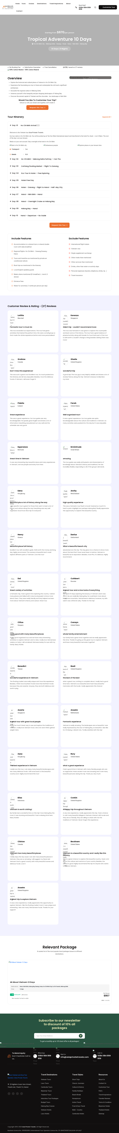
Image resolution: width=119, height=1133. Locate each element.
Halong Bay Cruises (47, 1106)
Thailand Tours (46, 1095)
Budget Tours (45, 1102)
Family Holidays (77, 1091)
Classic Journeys (78, 1083)
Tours (24, 4)
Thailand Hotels (104, 1110)
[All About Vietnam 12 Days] (59, 970)
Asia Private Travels (29, 1127)
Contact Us (102, 1083)
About (68, 4)
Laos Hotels (45, 1114)
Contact (19, 11)
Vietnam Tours (46, 1079)
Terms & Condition (105, 1102)
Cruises (31, 4)
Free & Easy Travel (78, 1106)
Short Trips (76, 1079)
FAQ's (100, 1091)
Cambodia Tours (46, 1087)
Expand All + (106, 117)
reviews (25, 994)
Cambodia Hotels (78, 1114)
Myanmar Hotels (104, 1106)
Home (18, 4)
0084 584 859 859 (85, 8)
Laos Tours (45, 1083)
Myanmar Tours (46, 1091)
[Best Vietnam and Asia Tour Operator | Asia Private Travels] (7, 7)
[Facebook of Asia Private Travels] (9, 1093)
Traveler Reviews (104, 1098)
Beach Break (76, 1095)
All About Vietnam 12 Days (22, 982)
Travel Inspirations (56, 4)
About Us (102, 1079)
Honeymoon (76, 1098)
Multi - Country (77, 1110)
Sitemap (101, 1114)
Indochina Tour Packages (49, 1098)
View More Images (90, 78)
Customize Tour (104, 1087)
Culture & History (78, 1087)
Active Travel (76, 1102)
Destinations (42, 4)
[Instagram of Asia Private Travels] (21, 1093)
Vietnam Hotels (46, 1110)
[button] (59, 126)
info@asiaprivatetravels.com (75, 1057)
